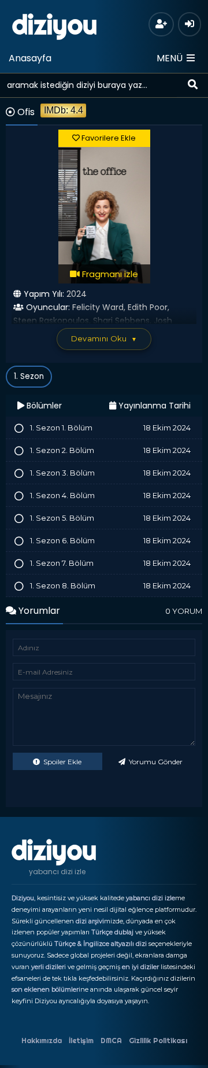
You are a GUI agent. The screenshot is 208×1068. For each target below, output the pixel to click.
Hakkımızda (41, 1040)
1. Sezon (29, 376)
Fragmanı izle (109, 274)
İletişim (81, 1040)
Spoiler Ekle (61, 761)
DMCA (111, 1040)
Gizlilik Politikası (158, 1040)
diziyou (54, 25)
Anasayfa (30, 58)
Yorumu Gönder (155, 761)
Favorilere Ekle (108, 137)
